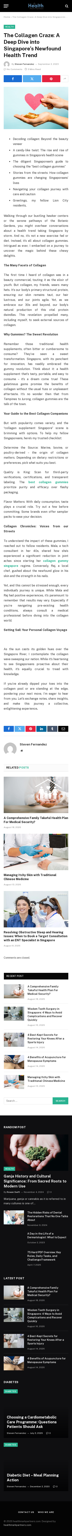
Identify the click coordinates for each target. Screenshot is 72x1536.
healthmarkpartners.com (17, 1525)
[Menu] (6, 6)
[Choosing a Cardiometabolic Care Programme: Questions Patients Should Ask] (36, 1413)
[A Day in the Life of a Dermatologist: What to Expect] (14, 1238)
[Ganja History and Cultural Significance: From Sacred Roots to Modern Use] (36, 1152)
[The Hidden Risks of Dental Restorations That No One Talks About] (14, 1217)
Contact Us (26, 1512)
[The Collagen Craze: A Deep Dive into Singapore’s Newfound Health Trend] (36, 108)
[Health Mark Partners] (36, 6)
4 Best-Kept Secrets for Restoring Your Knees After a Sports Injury (46, 1038)
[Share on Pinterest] (51, 78)
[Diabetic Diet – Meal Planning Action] (36, 1467)
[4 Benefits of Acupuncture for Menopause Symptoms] (14, 1062)
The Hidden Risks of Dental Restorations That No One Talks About (47, 1216)
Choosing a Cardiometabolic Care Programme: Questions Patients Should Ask (32, 1422)
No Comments (14, 69)
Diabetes (10, 1391)
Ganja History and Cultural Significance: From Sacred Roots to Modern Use (35, 1181)
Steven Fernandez (24, 64)
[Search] (66, 6)
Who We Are (46, 1512)
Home (7, 17)
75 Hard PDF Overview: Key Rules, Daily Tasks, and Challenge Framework (44, 1256)
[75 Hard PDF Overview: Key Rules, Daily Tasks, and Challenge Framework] (14, 1257)
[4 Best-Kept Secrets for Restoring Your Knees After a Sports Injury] (14, 1040)
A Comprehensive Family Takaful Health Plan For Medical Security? (43, 990)
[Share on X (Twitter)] (32, 78)
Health (9, 27)
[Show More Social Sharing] (64, 78)
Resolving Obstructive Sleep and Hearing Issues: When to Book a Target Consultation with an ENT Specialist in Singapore (35, 936)
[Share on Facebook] (13, 78)
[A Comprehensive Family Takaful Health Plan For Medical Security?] (36, 795)
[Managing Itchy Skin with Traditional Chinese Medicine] (36, 852)
